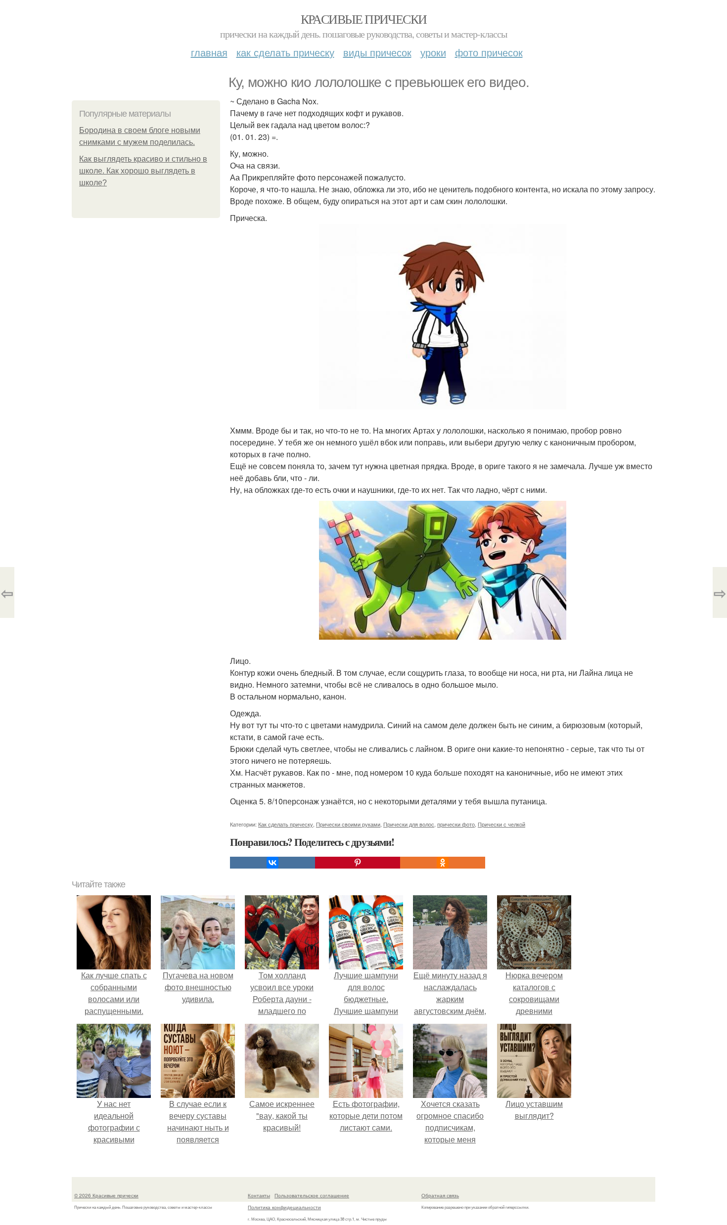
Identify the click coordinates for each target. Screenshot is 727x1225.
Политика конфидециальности (284, 1207)
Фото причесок (489, 52)
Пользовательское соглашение (311, 1195)
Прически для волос (408, 824)
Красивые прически (364, 18)
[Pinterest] (357, 863)
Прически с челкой (501, 824)
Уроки (433, 52)
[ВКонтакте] (272, 863)
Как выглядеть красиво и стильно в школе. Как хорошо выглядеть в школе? (143, 171)
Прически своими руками (348, 824)
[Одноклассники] (442, 863)
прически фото (456, 824)
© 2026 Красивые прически (106, 1195)
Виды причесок (377, 52)
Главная (209, 52)
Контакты (259, 1195)
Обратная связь (440, 1195)
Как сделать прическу (285, 52)
